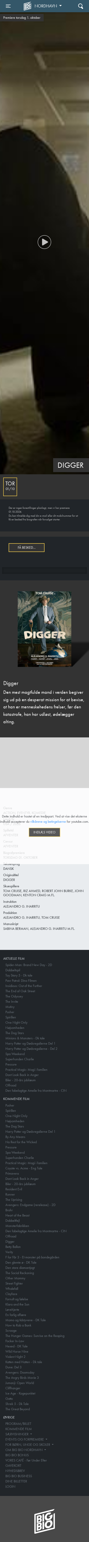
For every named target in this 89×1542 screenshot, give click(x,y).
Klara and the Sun (17, 1304)
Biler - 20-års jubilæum (20, 1080)
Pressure (11, 1064)
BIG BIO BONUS (17, 1455)
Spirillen (10, 1017)
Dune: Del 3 (13, 1367)
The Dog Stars (14, 1033)
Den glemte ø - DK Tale (21, 1262)
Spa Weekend (15, 1054)
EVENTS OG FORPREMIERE (25, 1439)
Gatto (9, 1398)
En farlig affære (15, 1314)
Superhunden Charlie (19, 1059)
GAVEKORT (13, 1465)
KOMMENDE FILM (18, 1429)
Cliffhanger (12, 1388)
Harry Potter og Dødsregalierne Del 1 (30, 1043)
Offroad (10, 1085)
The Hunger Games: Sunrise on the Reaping (34, 1335)
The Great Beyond (17, 1409)
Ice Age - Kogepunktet (20, 1393)
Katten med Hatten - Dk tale (23, 1362)
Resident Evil (13, 1189)
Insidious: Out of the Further (23, 985)
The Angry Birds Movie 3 (22, 1377)
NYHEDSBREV (15, 1470)
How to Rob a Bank (18, 1325)
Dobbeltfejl (12, 1220)
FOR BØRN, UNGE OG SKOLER (28, 1444)
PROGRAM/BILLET (18, 1423)
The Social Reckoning (19, 1273)
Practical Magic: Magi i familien (26, 1069)
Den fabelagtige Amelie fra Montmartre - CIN (36, 1090)
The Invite (11, 1001)
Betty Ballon (13, 1246)
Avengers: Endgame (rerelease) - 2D (30, 1205)
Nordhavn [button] (46, 6)
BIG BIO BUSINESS (18, 1476)
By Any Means (15, 1136)
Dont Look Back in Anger (22, 1075)
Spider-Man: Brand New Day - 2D (28, 965)
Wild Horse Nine (16, 1351)
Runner (10, 1194)
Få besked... (27, 547)
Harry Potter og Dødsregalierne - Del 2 (31, 1048)
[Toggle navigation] (81, 6)
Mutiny (9, 1006)
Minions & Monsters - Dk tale (25, 1038)
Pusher (9, 1012)
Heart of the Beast (17, 1215)
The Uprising (13, 1199)
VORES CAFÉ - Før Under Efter (26, 1460)
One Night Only (16, 1022)
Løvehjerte (12, 1309)
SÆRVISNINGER (17, 1434)
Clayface (11, 1294)
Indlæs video (44, 832)
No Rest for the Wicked (21, 1142)
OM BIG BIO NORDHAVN (24, 1450)
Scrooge (11, 1330)
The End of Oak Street (20, 991)
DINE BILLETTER (16, 1481)
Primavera (12, 1173)
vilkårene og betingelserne (48, 821)
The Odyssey (14, 996)
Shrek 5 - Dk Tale (17, 1404)
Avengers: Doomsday (19, 1372)
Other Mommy (15, 1278)
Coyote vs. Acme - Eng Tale (23, 1168)
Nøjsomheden (14, 1027)
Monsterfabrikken (17, 1225)
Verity (9, 1252)
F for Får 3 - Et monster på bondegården (32, 1257)
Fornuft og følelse (16, 1299)
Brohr (9, 1210)
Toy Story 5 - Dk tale (18, 975)
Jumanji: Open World (19, 1383)
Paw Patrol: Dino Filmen (21, 980)
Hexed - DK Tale (16, 1346)
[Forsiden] (28, 6)
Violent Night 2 (15, 1356)
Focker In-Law (14, 1341)
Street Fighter (14, 1283)
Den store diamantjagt (20, 1267)
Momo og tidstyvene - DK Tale (25, 1320)
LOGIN (10, 1486)
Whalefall (11, 1288)
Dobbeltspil (12, 970)
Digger (9, 1241)
